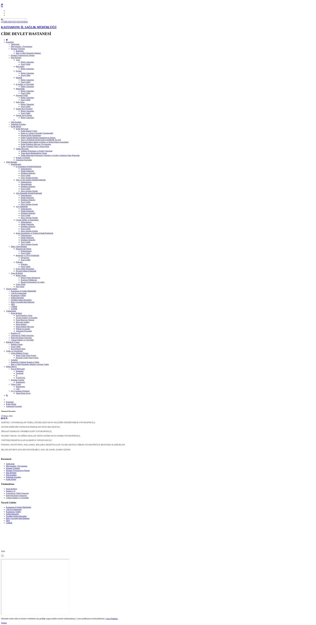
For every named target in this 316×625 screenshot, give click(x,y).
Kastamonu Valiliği (18, 295)
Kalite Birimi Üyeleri (29, 131)
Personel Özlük (22, 95)
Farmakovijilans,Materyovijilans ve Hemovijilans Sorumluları (45, 142)
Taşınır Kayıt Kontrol (24, 109)
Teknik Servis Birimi (24, 115)
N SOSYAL (20, 378)
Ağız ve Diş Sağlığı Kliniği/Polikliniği (31, 180)
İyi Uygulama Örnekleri (20, 391)
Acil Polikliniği (22, 206)
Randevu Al (15, 333)
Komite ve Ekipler (23, 158)
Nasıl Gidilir (25, 64)
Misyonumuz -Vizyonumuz (21, 46)
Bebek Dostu (21, 275)
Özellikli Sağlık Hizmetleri (21, 300)
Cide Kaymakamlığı (19, 293)
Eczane (18, 71)
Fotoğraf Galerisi (17, 380)
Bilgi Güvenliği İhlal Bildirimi (22, 302)
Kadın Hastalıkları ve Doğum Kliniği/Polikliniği (34, 233)
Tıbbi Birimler (11, 162)
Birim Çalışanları (27, 62)
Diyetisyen (25, 258)
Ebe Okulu (20, 287)
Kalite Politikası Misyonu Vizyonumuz (36, 144)
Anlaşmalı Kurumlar (24, 160)
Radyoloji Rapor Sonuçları (21, 338)
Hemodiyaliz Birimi (23, 249)
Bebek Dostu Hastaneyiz (30, 278)
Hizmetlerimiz (26, 184)
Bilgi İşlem (20, 66)
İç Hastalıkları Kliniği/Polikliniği (28, 166)
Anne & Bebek (17, 273)
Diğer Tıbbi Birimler (19, 247)
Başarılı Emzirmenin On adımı (32, 282)
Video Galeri (16, 384)
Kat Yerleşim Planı (18, 349)
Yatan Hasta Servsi (23, 393)
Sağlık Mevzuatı (22, 149)
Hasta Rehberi (16, 313)
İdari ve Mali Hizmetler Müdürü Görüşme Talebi (30, 364)
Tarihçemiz (15, 44)
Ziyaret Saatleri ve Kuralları (26, 318)
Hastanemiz (20, 382)
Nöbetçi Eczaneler (23, 329)
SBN (13, 304)
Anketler (14, 360)
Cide (18, 389)
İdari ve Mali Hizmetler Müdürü (28, 53)
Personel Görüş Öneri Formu (27, 358)
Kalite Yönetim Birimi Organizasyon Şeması (38, 138)
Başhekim (20, 51)
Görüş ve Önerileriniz (14, 351)
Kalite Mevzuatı (22, 129)
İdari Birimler (16, 58)
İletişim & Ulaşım (13, 342)
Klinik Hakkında (27, 171)
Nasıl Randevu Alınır (24, 315)
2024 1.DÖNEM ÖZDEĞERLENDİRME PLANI (41, 140)
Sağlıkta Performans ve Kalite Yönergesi (36, 151)
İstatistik (19, 78)
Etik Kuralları (16, 122)
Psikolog (19, 262)
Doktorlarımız (26, 169)
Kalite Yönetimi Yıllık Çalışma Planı (35, 146)
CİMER (14, 307)
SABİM (14, 309)
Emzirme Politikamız (29, 280)
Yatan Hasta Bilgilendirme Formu (34, 153)
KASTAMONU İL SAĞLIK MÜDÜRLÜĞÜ (29, 27)
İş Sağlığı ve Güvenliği (25, 84)
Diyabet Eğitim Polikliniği (26, 271)
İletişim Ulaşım (17, 344)
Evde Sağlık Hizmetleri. (25, 269)
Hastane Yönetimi (18, 49)
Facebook (19, 373)
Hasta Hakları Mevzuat (25, 327)
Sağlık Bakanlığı (17, 298)
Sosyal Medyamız (18, 369)
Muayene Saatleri (22, 322)
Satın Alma (20, 102)
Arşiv (18, 60)
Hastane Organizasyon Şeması (23, 55)
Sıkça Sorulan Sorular (29, 178)
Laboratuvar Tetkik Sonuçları (22, 335)
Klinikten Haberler (28, 173)
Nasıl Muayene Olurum (25, 320)
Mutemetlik (20, 89)
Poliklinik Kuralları (18, 124)
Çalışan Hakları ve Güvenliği (22, 340)
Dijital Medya (11, 367)
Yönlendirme (11, 311)
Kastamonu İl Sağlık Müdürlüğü (23, 291)
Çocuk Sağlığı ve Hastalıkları (27, 220)
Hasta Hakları (21, 324)
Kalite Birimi (16, 126)
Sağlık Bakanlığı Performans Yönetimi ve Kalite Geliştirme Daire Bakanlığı (50, 155)
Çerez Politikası (112, 619)
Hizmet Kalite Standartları (31, 135)
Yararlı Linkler (11, 289)
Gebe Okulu (20, 284)
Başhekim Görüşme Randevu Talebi (25, 362)
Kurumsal (10, 42)
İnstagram (19, 371)
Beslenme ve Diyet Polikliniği (27, 255)
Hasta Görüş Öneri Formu (26, 355)
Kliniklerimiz (16, 164)
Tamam (4, 623)
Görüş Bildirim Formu (19, 353)
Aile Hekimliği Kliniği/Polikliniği (29, 193)
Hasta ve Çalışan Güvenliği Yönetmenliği (37, 133)
